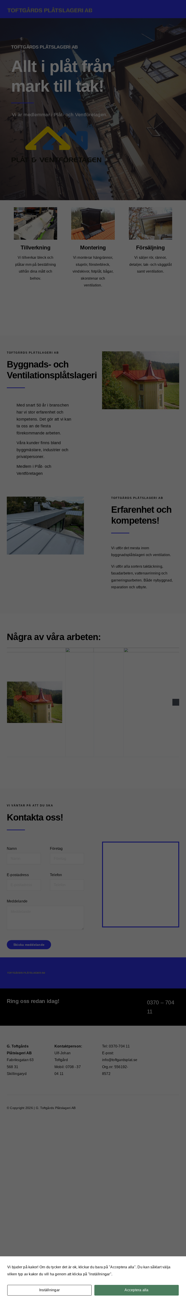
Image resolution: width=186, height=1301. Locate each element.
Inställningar (49, 1290)
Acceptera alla (136, 1290)
